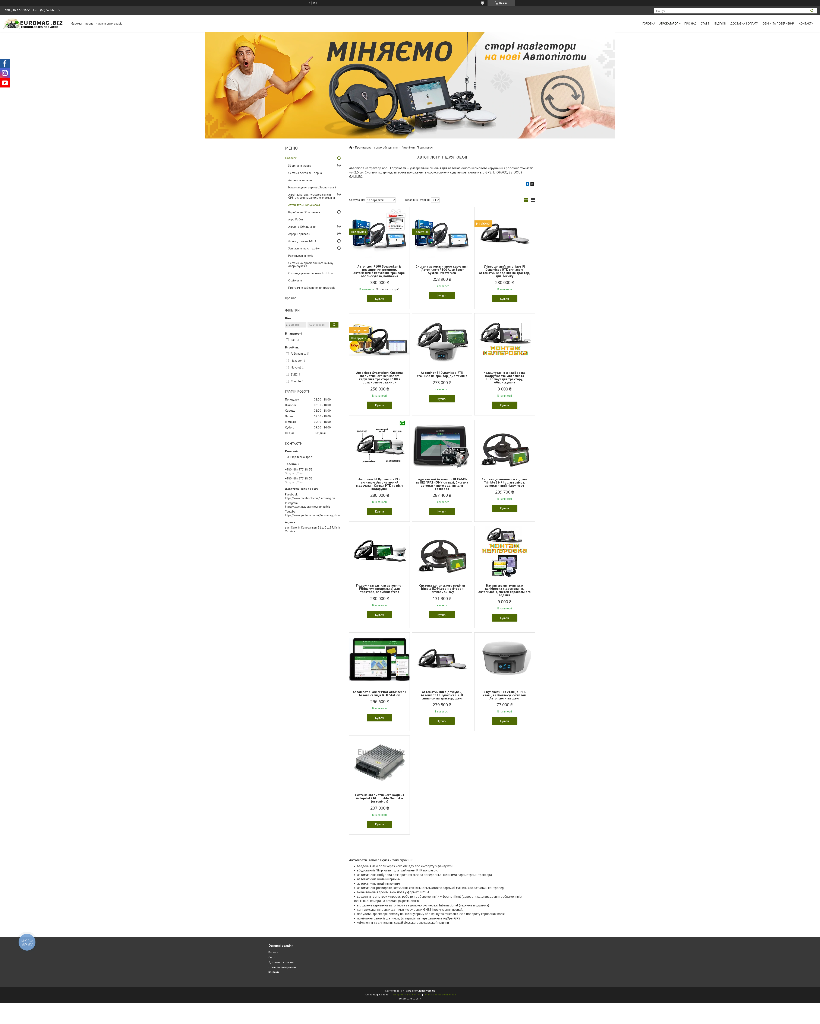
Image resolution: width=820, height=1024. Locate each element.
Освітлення (295, 280)
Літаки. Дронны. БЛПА (302, 241)
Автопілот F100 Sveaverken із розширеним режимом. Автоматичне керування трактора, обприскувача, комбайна (379, 271)
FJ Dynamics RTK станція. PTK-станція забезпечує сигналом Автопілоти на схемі (504, 695)
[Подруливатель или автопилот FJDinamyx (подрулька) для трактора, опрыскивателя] (379, 553)
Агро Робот (295, 219)
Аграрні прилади (299, 234)
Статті (705, 23)
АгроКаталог (668, 23)
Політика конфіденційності (439, 994)
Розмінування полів (300, 256)
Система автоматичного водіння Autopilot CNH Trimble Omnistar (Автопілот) (379, 798)
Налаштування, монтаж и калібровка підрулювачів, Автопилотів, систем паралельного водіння (504, 590)
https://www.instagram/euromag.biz (307, 506)
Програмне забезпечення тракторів (311, 288)
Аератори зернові (300, 180)
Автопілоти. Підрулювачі (304, 205)
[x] (532, 184)
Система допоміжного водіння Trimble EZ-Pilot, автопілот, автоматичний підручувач (504, 482)
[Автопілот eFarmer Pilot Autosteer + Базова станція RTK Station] (379, 659)
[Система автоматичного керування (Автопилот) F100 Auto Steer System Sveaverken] (442, 234)
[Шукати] (812, 10)
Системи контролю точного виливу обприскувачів (310, 264)
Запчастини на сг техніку (304, 248)
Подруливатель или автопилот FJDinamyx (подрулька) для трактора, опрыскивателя (379, 588)
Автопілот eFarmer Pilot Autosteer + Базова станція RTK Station (379, 693)
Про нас (690, 23)
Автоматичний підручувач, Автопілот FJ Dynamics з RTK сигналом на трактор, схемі (442, 695)
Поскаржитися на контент (406, 994)
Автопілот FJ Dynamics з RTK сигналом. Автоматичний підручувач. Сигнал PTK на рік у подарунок (379, 484)
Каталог (290, 158)
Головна (649, 23)
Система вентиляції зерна (305, 173)
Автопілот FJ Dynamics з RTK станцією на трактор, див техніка (442, 374)
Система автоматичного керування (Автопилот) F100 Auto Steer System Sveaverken (442, 269)
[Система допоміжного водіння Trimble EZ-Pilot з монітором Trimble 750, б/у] (442, 553)
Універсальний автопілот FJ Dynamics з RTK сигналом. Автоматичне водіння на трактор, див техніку (504, 271)
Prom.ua (430, 990)
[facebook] (527, 184)
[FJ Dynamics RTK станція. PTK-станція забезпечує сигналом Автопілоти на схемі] (504, 659)
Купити (379, 299)
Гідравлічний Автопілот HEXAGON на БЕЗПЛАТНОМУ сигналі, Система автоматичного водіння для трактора (442, 484)
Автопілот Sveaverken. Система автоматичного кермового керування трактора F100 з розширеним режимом (379, 377)
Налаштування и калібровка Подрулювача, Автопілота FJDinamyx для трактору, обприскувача (504, 377)
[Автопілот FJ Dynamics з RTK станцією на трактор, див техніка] (442, 340)
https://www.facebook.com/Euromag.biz (310, 498)
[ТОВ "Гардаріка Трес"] (35, 23)
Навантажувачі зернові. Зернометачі (312, 187)
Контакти (806, 23)
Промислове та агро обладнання (376, 147)
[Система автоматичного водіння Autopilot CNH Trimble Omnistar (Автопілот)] (379, 762)
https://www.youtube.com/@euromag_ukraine (314, 515)
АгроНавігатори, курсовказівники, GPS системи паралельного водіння (311, 196)
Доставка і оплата (744, 23)
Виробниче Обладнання (304, 212)
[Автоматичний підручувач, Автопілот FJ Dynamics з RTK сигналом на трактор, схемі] (442, 659)
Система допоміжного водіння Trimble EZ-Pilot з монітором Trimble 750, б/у (442, 588)
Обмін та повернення (779, 23)
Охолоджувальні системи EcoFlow (310, 273)
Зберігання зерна (299, 166)
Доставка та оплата (281, 962)
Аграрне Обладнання (302, 227)
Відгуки (720, 23)
